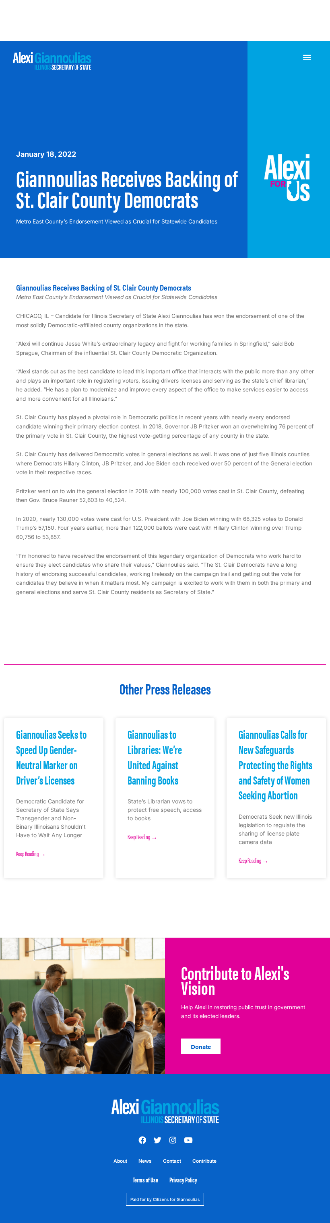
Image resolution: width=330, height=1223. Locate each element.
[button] (307, 57)
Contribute (204, 1161)
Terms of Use (145, 1179)
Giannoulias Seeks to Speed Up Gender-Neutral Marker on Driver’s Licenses (51, 756)
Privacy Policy (183, 1179)
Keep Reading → (31, 853)
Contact (172, 1161)
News (145, 1161)
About (120, 1161)
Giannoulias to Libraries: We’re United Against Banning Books (155, 756)
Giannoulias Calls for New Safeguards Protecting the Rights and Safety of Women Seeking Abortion (275, 764)
